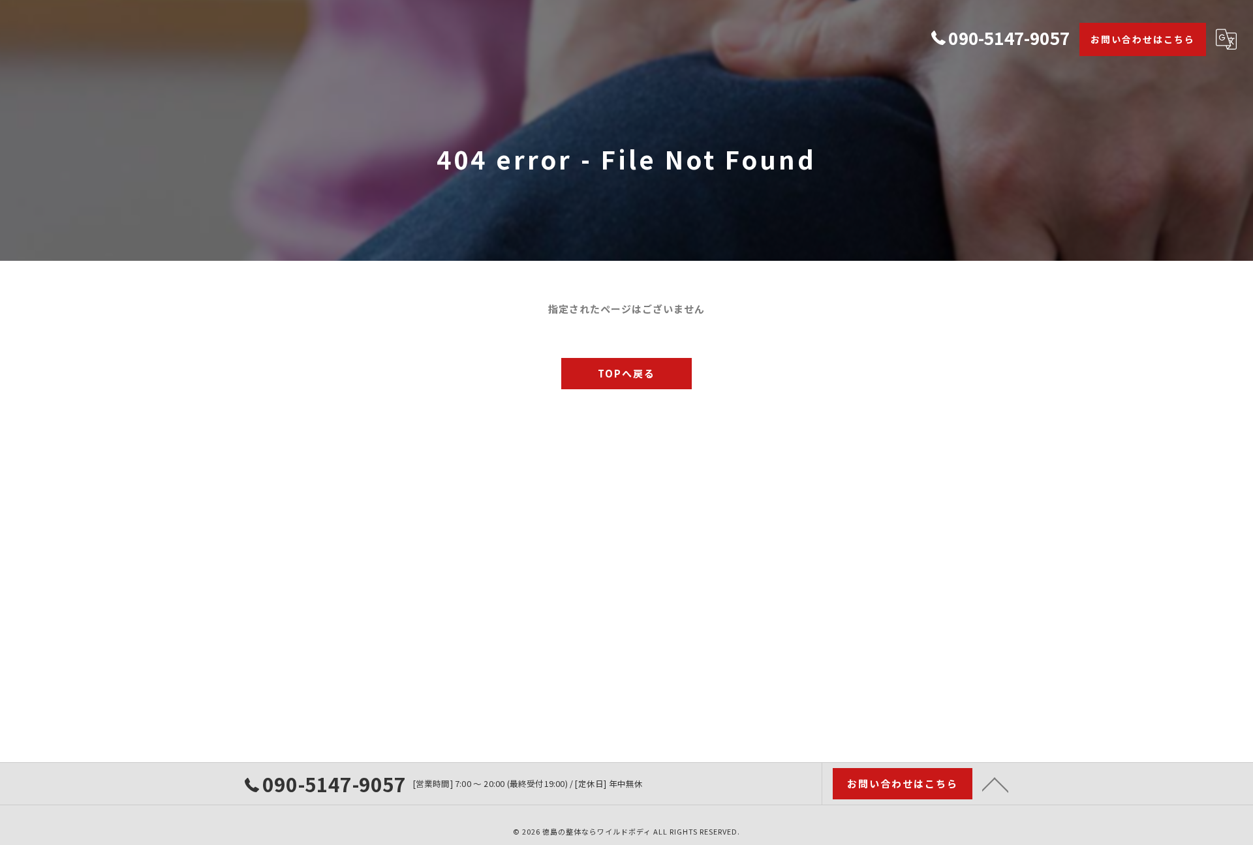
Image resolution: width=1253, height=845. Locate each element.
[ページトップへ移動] (995, 784)
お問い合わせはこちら (1143, 39)
